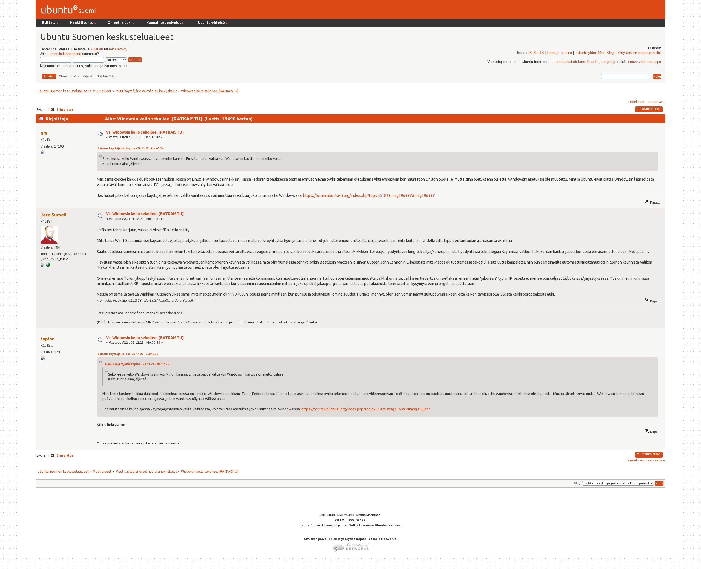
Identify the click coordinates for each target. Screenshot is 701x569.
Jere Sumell (54, 214)
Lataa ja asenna (559, 53)
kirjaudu (97, 49)
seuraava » (656, 101)
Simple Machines (368, 514)
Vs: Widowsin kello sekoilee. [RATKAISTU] (145, 132)
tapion (48, 338)
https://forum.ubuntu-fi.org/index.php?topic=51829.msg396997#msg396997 (369, 195)
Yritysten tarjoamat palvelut (639, 53)
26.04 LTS (536, 53)
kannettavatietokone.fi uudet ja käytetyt (585, 62)
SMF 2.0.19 (327, 514)
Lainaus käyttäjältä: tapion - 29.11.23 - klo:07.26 (130, 148)
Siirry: (577, 483)
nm (44, 132)
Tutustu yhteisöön (589, 53)
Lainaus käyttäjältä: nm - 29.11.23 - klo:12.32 (128, 354)
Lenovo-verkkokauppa (643, 62)
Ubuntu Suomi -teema (315, 525)
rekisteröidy (118, 49)
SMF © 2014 (345, 514)
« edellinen (636, 101)
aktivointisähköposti (65, 54)
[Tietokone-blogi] (48, 266)
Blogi (610, 53)
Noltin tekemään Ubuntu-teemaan (375, 525)
